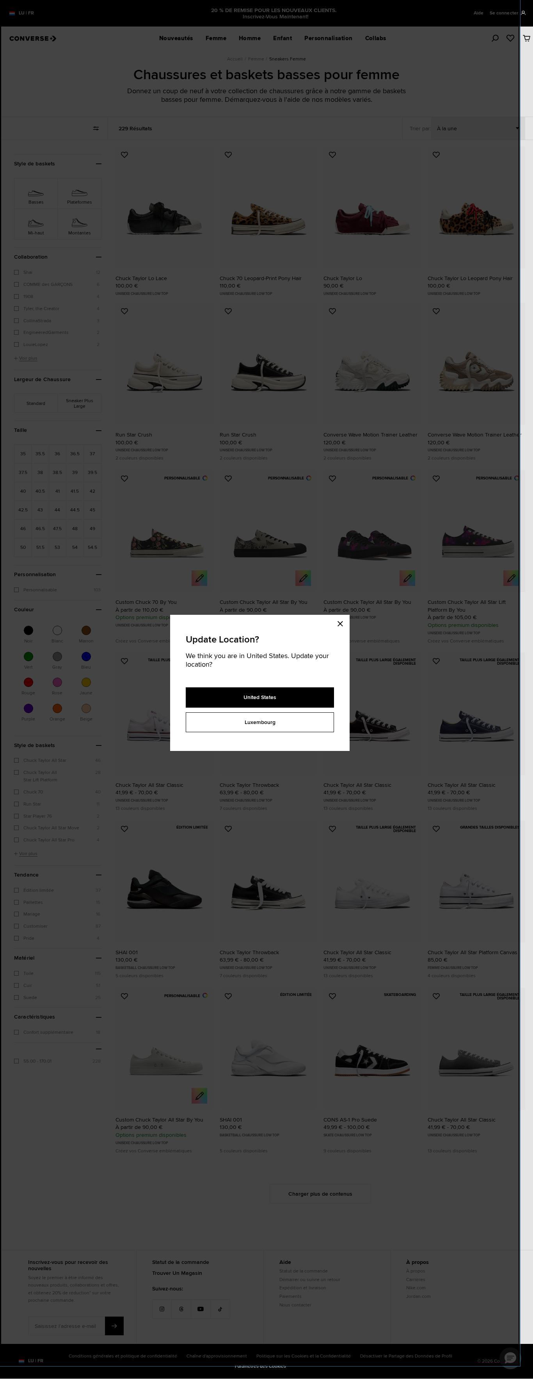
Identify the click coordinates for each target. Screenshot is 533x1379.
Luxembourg (260, 722)
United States (259, 697)
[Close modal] (343, 622)
